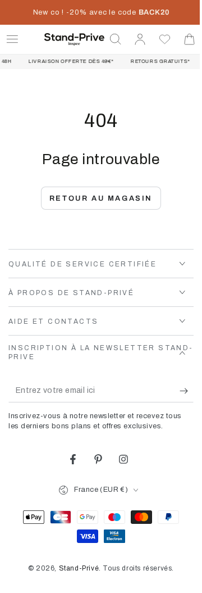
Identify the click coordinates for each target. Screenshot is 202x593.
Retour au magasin (96, 198)
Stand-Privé (74, 568)
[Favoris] (156, 39)
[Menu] (12, 39)
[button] (107, 39)
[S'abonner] (178, 391)
